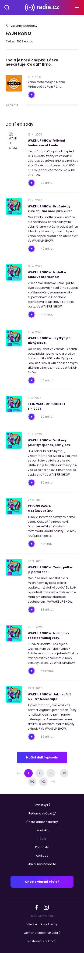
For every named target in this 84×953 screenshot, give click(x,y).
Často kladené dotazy (42, 822)
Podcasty (42, 847)
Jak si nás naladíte (42, 864)
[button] (18, 773)
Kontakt (42, 830)
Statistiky (40, 805)
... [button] (57, 771)
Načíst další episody (42, 757)
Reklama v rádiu (40, 813)
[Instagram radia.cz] (46, 907)
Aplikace (42, 856)
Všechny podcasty (22, 25)
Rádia (42, 839)
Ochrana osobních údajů (42, 933)
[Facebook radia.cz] (36, 907)
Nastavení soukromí (42, 941)
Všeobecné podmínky (42, 924)
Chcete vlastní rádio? (42, 882)
